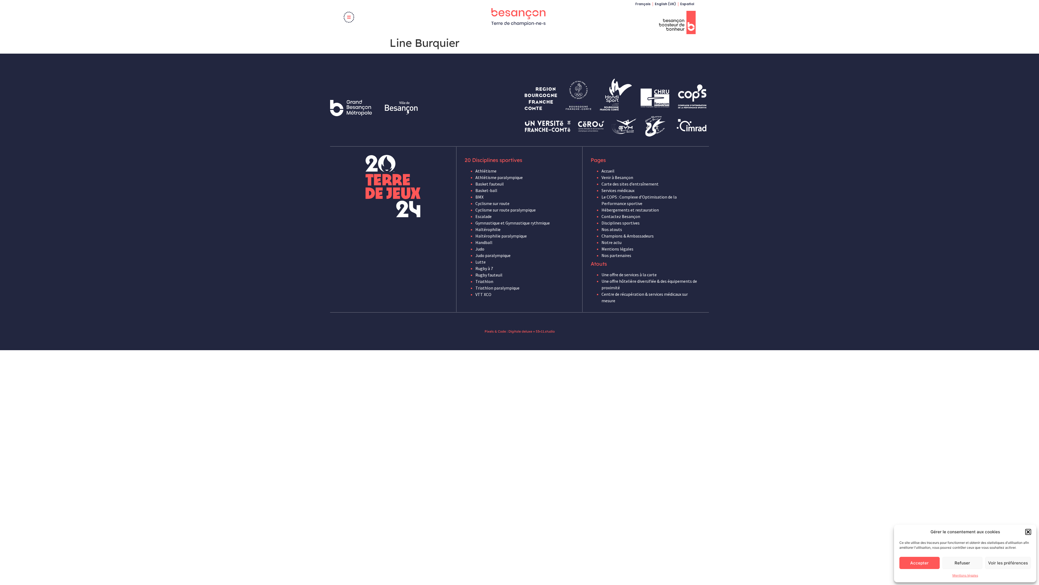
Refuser (962, 563)
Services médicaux (617, 190)
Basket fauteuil (489, 184)
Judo (479, 249)
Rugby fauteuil (488, 275)
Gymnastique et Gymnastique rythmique (512, 223)
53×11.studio (545, 331)
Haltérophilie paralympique (501, 236)
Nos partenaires (616, 255)
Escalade (483, 216)
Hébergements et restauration (630, 210)
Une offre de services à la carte (629, 274)
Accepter (919, 563)
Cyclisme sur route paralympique (505, 210)
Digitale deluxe (520, 331)
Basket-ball (486, 190)
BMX (479, 197)
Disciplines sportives (620, 223)
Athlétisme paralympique (499, 177)
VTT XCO (483, 294)
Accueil (607, 171)
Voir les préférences (1008, 563)
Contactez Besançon (620, 216)
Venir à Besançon (617, 177)
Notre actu (611, 242)
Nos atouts (611, 229)
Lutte (480, 262)
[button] (1028, 532)
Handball (483, 242)
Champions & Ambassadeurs (627, 236)
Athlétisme (486, 171)
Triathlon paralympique (497, 288)
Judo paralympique (493, 255)
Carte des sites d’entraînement (630, 184)
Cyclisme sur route (492, 203)
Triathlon (484, 281)
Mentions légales (965, 575)
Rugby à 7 (484, 268)
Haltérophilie (488, 229)
